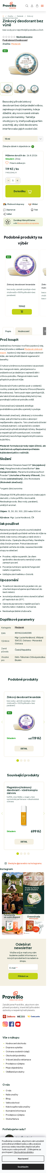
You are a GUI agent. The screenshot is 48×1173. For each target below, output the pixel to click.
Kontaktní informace (16, 1110)
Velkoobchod (12, 1102)
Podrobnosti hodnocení (15, 40)
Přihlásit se (23, 976)
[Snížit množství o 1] (8, 180)
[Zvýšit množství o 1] (17, 180)
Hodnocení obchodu (16, 1043)
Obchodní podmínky (23, 1152)
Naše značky (12, 1094)
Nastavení (23, 1158)
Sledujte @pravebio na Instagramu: (25, 863)
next (44, 722)
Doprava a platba (14, 1047)
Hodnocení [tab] (23, 331)
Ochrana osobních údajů (17, 1051)
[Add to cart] (22, 312)
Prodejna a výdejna (15, 1063)
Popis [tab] (8, 331)
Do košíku (19, 191)
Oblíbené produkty (15, 1071)
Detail (24, 748)
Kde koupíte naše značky (18, 1106)
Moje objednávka (14, 1067)
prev (2, 722)
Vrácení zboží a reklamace (18, 1059)
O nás (8, 1090)
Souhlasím (23, 1166)
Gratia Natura (12, 1119)
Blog (8, 1098)
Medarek (16, 43)
